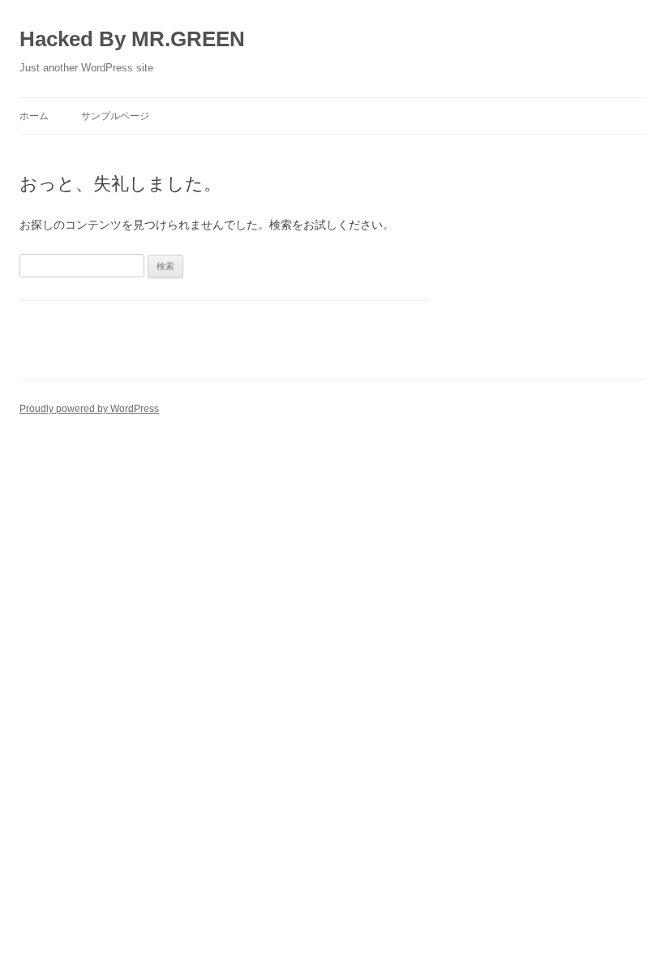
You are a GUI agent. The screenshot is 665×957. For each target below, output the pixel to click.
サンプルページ (115, 116)
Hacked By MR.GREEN (132, 39)
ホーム (34, 116)
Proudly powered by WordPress (89, 408)
